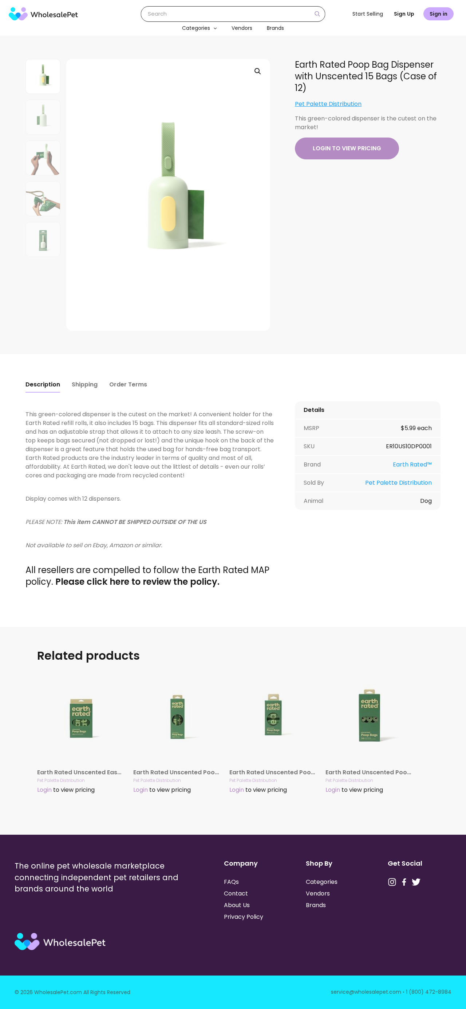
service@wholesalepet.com (366, 992)
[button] (213, 28)
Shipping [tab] (85, 384)
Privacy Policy (243, 917)
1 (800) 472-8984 (428, 992)
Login (44, 790)
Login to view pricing (347, 148)
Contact (236, 893)
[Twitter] (416, 882)
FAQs (231, 882)
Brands (275, 28)
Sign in (438, 13)
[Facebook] (404, 882)
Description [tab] (42, 384)
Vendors (242, 28)
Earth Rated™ (412, 464)
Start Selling (367, 13)
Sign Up (404, 13)
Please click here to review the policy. (137, 582)
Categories (196, 28)
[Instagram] (392, 882)
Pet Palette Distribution (328, 104)
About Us (237, 905)
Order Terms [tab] (128, 384)
